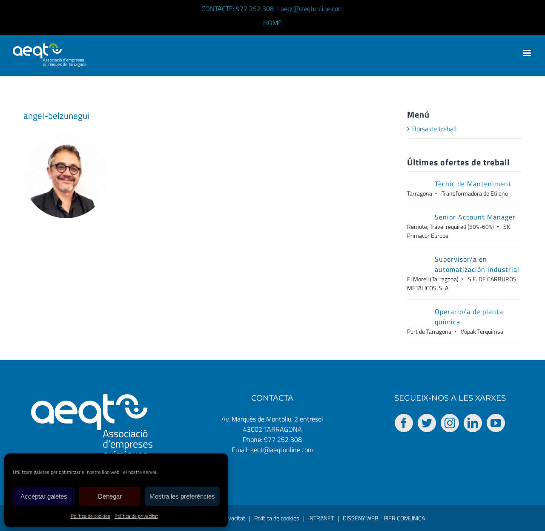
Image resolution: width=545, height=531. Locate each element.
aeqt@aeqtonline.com (312, 8)
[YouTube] (496, 423)
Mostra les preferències (182, 496)
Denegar (110, 496)
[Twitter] (427, 423)
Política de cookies (90, 516)
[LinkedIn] (473, 423)
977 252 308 (283, 439)
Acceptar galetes (43, 496)
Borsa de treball (434, 129)
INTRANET (321, 518)
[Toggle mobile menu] (527, 53)
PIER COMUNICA (404, 518)
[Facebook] (404, 423)
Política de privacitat (136, 516)
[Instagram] (450, 423)
